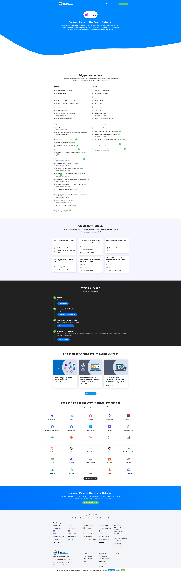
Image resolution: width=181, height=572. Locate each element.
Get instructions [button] (63, 339)
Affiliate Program (88, 558)
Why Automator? (88, 556)
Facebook (114, 553)
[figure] (54, 90)
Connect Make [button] (63, 303)
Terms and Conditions (63, 564)
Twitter (116, 553)
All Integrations (117, 525)
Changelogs (102, 561)
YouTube (118, 553)
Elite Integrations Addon (120, 546)
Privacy (55, 564)
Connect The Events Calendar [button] (67, 314)
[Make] (86, 14)
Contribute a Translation (105, 563)
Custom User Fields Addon (120, 538)
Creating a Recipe (118, 535)
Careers (85, 561)
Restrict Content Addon (120, 540)
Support (101, 566)
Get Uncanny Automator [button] (65, 326)
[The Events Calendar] (94, 14)
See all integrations (90, 478)
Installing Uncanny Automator (118, 532)
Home (85, 553)
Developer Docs (103, 556)
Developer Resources (104, 558)
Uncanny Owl (65, 556)
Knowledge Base (103, 553)
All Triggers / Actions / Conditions (119, 528)
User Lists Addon (118, 543)
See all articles (90, 393)
